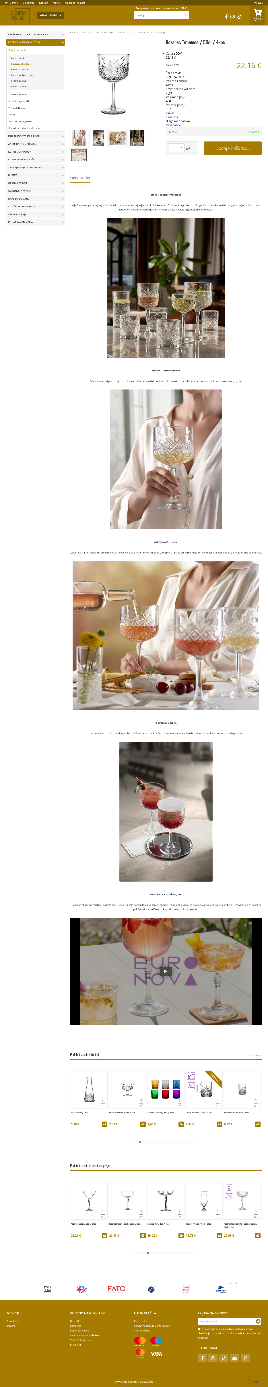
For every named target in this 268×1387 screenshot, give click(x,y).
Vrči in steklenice (16, 107)
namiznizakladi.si (79, 32)
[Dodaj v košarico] (104, 1124)
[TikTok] (239, 17)
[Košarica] (257, 15)
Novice (57, 2)
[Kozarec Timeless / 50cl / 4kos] (113, 84)
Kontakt (43, 2)
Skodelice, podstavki (18, 101)
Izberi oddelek (49, 15)
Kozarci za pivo (18, 80)
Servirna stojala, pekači (20, 121)
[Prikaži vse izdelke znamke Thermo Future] (151, 1289)
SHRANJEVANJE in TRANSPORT (25, 167)
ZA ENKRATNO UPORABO (22, 143)
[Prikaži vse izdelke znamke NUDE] (221, 1289)
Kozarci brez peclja (18, 94)
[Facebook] (226, 17)
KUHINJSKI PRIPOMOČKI (21, 159)
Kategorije (75, 1325)
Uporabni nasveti (75, 2)
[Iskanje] (185, 15)
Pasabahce (173, 125)
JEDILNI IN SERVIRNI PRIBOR (24, 136)
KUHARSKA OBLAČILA (20, 222)
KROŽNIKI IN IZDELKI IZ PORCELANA (28, 34)
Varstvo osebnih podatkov (84, 1335)
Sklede (11, 114)
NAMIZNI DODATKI (18, 198)
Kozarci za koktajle (21, 63)
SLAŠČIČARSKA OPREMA (21, 206)
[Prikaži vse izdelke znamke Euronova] (117, 1289)
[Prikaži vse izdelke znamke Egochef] (47, 1289)
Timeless (172, 117)
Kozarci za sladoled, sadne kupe (24, 128)
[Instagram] (232, 17)
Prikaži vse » (256, 1055)
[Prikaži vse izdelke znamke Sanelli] (82, 1289)
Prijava (258, 2)
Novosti (74, 1321)
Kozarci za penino (20, 69)
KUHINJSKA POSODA (19, 151)
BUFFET (12, 175)
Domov (14, 2)
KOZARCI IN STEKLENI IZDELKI (24, 42)
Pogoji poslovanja (79, 1330)
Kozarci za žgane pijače (23, 75)
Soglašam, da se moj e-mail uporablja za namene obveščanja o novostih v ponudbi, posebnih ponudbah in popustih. (229, 1333)
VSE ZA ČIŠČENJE (17, 214)
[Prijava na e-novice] (258, 1321)
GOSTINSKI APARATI (19, 190)
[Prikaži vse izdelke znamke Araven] (186, 1289)
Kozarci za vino (18, 58)
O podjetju (28, 2)
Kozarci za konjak (20, 86)
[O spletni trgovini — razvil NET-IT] (255, 1381)
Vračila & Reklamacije (81, 1340)
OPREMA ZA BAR (17, 183)
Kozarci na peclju (17, 50)
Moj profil (75, 1344)
